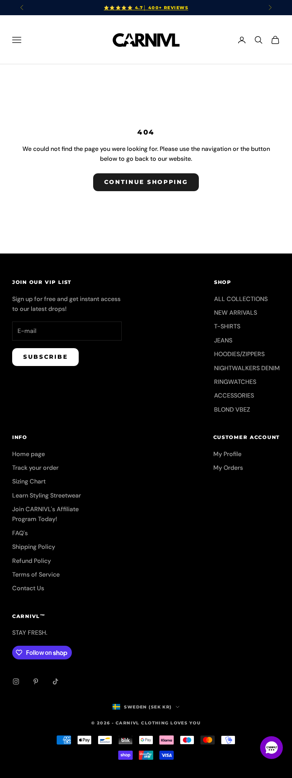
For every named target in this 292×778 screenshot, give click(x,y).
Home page (28, 454)
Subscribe (45, 356)
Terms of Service (36, 574)
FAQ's (20, 533)
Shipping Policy (33, 547)
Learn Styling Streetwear (46, 495)
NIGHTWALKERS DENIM (247, 368)
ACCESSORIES (234, 395)
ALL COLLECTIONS (241, 299)
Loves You (185, 723)
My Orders (228, 468)
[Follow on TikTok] (55, 681)
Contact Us (28, 588)
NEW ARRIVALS (235, 313)
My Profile (227, 454)
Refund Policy (31, 561)
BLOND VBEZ (232, 410)
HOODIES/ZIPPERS (239, 354)
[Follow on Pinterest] (36, 681)
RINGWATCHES (235, 382)
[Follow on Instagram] (16, 681)
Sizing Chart (29, 481)
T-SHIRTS (227, 326)
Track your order (35, 468)
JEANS (223, 340)
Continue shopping (146, 181)
